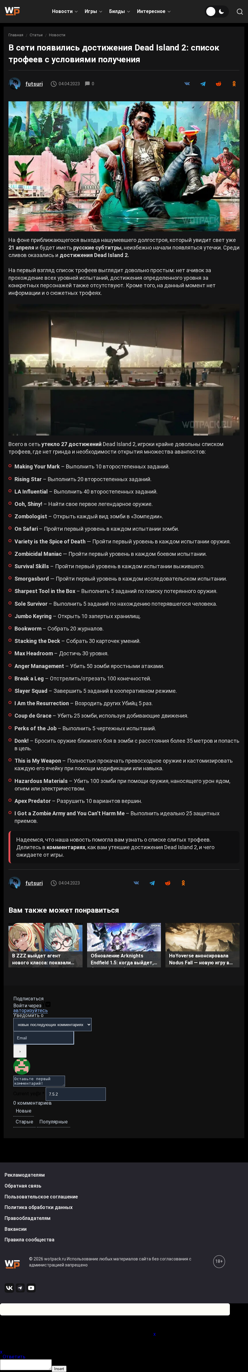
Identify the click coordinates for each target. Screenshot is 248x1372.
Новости (62, 11)
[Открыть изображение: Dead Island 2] (124, 166)
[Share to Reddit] (218, 83)
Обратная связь (23, 1186)
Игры (91, 11)
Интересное (151, 11)
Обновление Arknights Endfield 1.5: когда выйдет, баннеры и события (122, 960)
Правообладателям (28, 1218)
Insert (59, 1369)
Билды (117, 11)
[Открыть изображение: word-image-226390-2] (124, 369)
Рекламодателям (25, 1175)
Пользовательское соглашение (41, 1197)
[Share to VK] (186, 83)
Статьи (36, 35)
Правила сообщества (29, 1240)
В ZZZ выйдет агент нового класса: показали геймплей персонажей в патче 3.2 (41, 960)
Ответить (14, 1357)
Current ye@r (28, 1094)
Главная (15, 35)
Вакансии (16, 1229)
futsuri (34, 84)
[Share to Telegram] (202, 83)
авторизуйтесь (30, 1010)
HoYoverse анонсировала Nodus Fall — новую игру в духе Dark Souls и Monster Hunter (200, 960)
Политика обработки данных (39, 1207)
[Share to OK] (234, 83)
